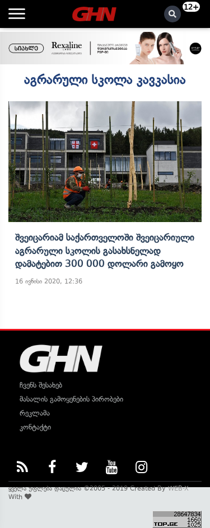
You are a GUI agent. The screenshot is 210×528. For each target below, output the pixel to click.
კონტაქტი (35, 427)
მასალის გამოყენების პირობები (71, 399)
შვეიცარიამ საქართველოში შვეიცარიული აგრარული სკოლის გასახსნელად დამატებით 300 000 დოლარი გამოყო (104, 250)
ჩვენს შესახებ (41, 385)
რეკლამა (35, 413)
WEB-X (178, 488)
